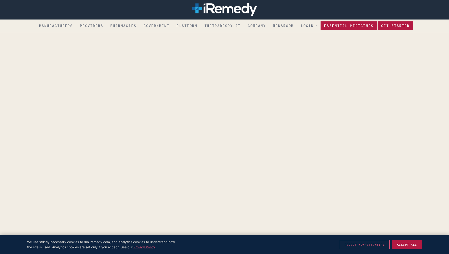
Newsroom (283, 26)
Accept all (407, 244)
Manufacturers (56, 26)
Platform (187, 26)
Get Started (395, 26)
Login (307, 26)
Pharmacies (123, 26)
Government (156, 26)
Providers (91, 26)
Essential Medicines (348, 26)
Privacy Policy (144, 247)
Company (257, 26)
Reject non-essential (365, 244)
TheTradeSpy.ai (222, 26)
